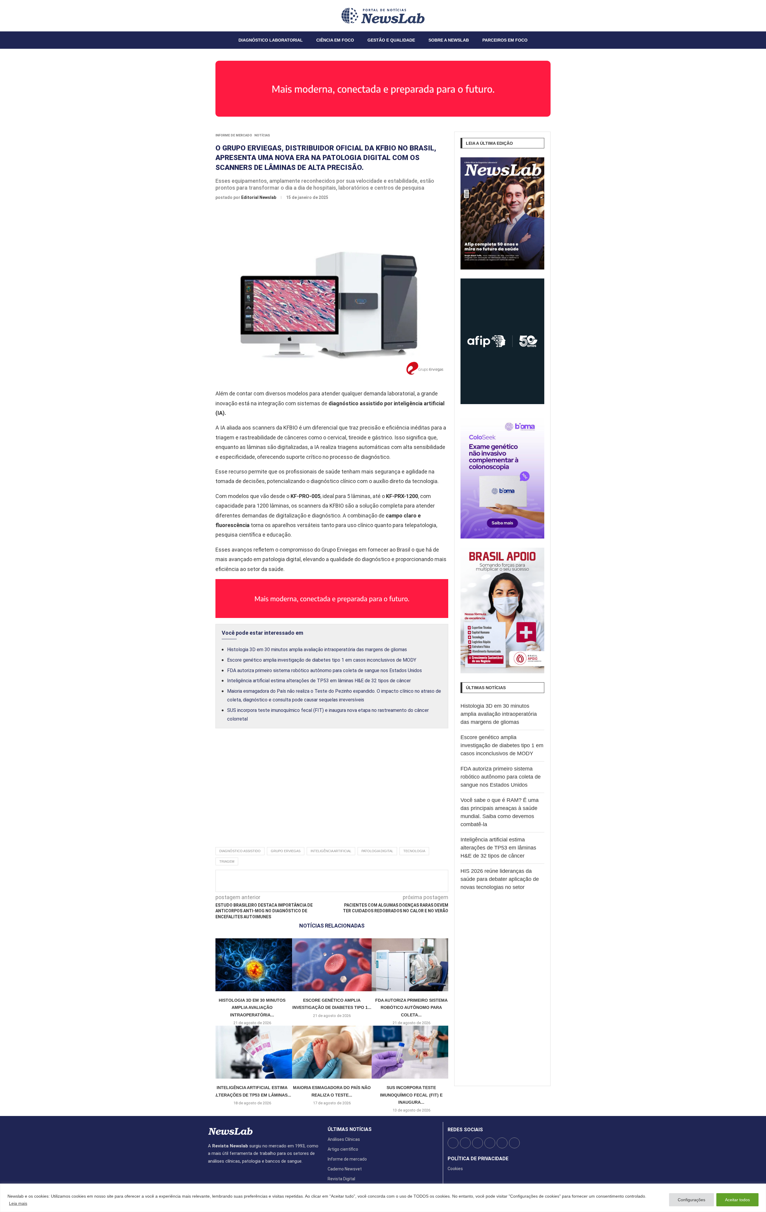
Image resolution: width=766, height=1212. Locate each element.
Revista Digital (341, 1179)
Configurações (691, 1199)
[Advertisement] (331, 794)
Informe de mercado (233, 135)
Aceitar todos (737, 1199)
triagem (226, 861)
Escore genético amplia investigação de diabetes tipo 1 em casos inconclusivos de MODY (321, 660)
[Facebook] (208, 15)
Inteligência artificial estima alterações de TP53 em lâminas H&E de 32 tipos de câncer (319, 680)
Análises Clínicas (344, 1139)
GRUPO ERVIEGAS (285, 851)
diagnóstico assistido (240, 851)
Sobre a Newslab (448, 40)
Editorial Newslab (259, 197)
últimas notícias (350, 1129)
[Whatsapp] (226, 15)
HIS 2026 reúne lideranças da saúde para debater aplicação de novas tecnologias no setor (499, 879)
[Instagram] (215, 15)
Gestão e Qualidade (391, 40)
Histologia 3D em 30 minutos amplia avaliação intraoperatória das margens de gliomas (317, 649)
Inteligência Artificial (331, 851)
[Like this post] (314, 881)
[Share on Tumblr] (356, 881)
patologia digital (377, 851)
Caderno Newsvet (345, 1169)
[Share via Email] (385, 881)
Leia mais (18, 1203)
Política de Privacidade (478, 1158)
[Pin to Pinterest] (346, 881)
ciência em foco (335, 40)
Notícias (262, 135)
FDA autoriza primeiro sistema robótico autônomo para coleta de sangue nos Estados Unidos (324, 670)
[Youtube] (222, 15)
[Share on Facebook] (326, 881)
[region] (383, 1198)
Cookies (455, 1169)
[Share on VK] (366, 881)
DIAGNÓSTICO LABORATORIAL (270, 40)
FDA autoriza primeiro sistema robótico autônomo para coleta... (411, 1007)
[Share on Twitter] (336, 881)
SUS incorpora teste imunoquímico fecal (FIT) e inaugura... (411, 1095)
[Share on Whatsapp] (375, 881)
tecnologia (414, 851)
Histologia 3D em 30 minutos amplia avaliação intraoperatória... (252, 1007)
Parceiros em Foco (505, 40)
